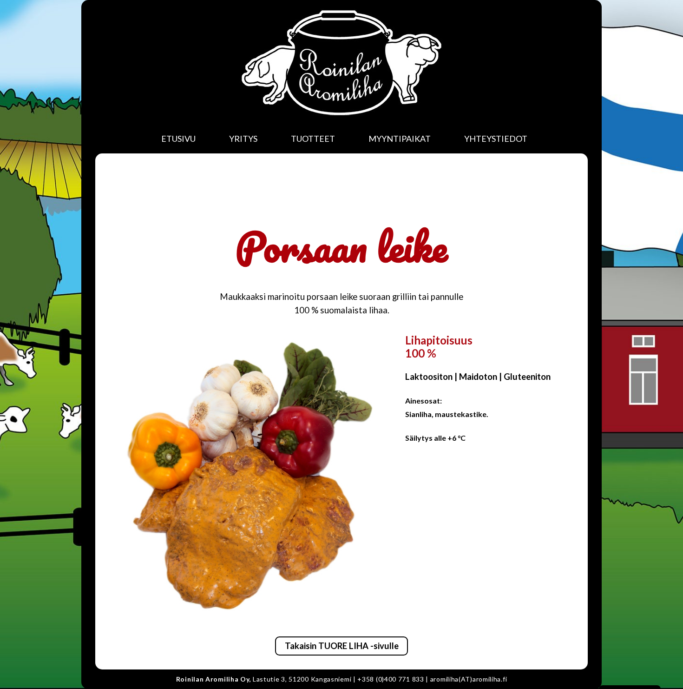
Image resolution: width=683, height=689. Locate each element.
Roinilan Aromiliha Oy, (213, 679)
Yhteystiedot (495, 138)
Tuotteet (313, 138)
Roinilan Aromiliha (341, 63)
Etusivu (178, 138)
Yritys (243, 138)
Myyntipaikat (399, 138)
